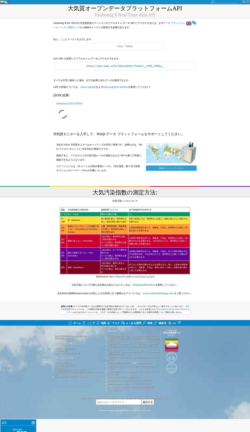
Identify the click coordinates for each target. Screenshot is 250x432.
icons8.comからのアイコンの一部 (123, 377)
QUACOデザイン (115, 390)
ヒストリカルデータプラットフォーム (71, 376)
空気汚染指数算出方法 (64, 365)
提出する (148, 402)
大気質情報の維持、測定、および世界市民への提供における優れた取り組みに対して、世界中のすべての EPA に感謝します (133, 338)
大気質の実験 (60, 350)
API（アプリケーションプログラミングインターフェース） (79, 373)
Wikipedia (138, 284)
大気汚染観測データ (63, 363)
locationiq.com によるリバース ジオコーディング (130, 380)
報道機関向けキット (63, 338)
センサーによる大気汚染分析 (67, 353)
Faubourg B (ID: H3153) (69, 103)
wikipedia (119, 276)
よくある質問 (64, 358)
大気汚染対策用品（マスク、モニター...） (73, 369)
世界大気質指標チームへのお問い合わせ (72, 336)
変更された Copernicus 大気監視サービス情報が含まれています (133, 367)
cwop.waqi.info (143, 362)
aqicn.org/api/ (88, 86)
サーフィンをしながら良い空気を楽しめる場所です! (130, 387)
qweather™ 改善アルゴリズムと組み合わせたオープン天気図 (134, 358)
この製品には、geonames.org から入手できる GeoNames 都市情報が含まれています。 (133, 352)
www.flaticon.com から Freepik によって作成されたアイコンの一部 (133, 372)
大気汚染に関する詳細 (64, 348)
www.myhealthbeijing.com (158, 293)
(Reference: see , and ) (124, 243)
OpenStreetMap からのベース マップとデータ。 (129, 383)
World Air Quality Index (170, 309)
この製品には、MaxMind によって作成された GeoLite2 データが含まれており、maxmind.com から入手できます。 (132, 346)
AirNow (150, 284)
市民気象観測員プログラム (119, 362)
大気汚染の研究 (65, 343)
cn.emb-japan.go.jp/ (142, 276)
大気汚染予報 (60, 367)
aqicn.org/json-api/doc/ (115, 86)
